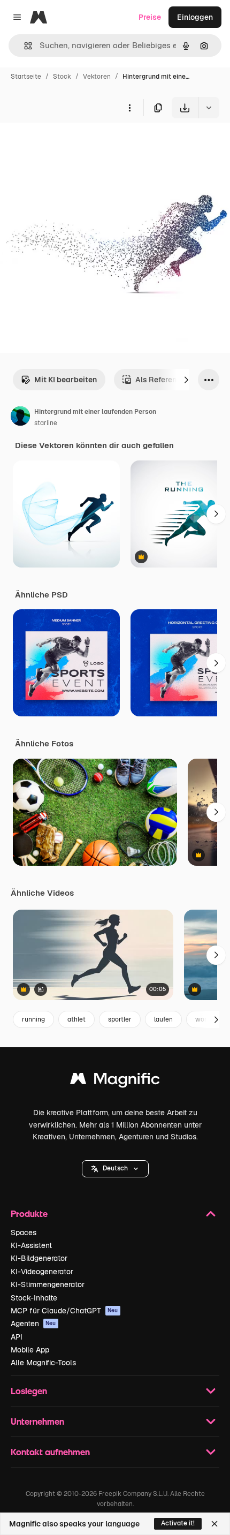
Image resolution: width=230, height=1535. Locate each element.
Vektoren (97, 76)
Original (68, 143)
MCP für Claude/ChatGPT (64, 1310)
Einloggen (195, 17)
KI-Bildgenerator (39, 1258)
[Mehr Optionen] (129, 107)
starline (45, 423)
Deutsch (115, 1168)
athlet (76, 1019)
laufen (163, 1019)
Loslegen (29, 1390)
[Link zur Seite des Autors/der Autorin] (20, 417)
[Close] (214, 1523)
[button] (115, 1168)
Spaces (23, 1232)
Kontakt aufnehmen (50, 1451)
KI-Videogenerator (42, 1271)
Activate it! (178, 1523)
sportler (120, 1019)
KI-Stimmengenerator (48, 1284)
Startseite (26, 76)
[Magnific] (115, 1081)
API (16, 1337)
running (33, 1019)
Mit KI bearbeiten (65, 379)
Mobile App (30, 1350)
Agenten (33, 1323)
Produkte (29, 1213)
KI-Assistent (31, 1245)
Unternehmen (37, 1421)
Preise (150, 17)
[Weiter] (186, 379)
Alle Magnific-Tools (43, 1362)
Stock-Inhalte (34, 1298)
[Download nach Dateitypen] (208, 107)
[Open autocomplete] (24, 46)
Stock (62, 76)
